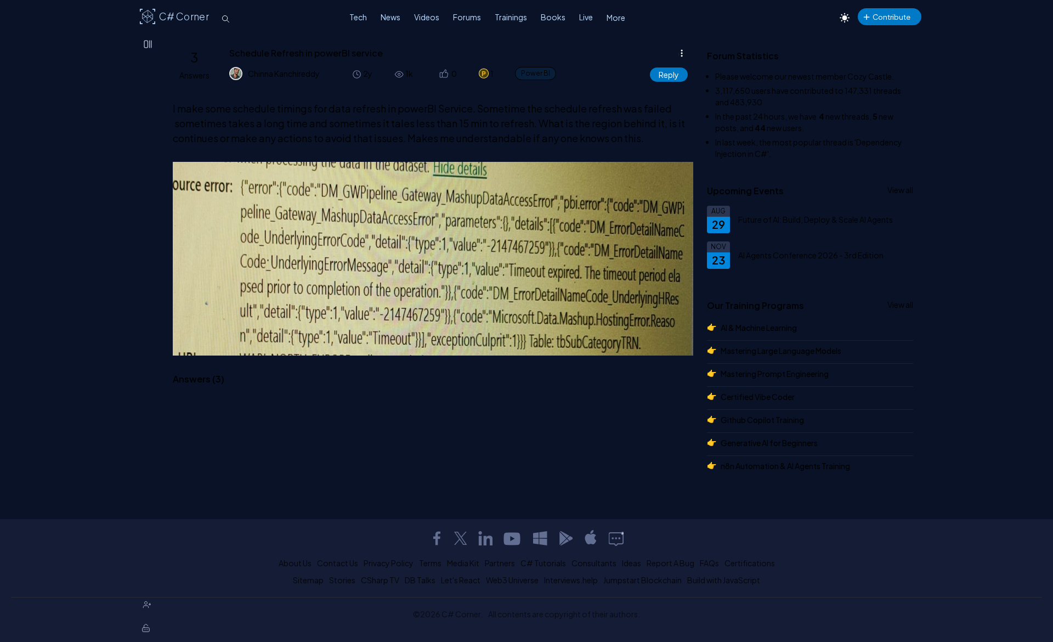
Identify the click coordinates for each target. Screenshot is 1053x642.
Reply (669, 75)
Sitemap (308, 580)
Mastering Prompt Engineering (775, 374)
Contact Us (337, 563)
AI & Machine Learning (759, 328)
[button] (443, 74)
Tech (358, 17)
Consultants (593, 563)
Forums (467, 17)
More (616, 17)
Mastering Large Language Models (781, 351)
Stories (342, 580)
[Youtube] (512, 538)
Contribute (891, 16)
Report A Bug (670, 563)
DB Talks (420, 580)
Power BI (535, 73)
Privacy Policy (389, 563)
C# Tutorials (543, 563)
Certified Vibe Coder (758, 397)
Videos (426, 17)
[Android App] (565, 538)
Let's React (460, 580)
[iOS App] (591, 538)
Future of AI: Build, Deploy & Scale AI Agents (815, 219)
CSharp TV (380, 580)
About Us (295, 563)
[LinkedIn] (485, 538)
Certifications (749, 563)
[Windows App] (540, 538)
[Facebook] (436, 538)
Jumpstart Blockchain (642, 580)
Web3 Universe (512, 580)
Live (586, 17)
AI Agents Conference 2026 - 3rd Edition (811, 255)
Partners (500, 563)
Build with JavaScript (723, 580)
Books (553, 17)
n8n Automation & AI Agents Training (785, 466)
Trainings (511, 17)
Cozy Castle (869, 76)
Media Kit (463, 563)
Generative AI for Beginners (769, 443)
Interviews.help (571, 580)
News (390, 17)
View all (900, 190)
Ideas (631, 563)
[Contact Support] (616, 538)
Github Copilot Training (762, 420)
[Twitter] (460, 538)
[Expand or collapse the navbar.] (148, 45)
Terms (430, 563)
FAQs (709, 563)
